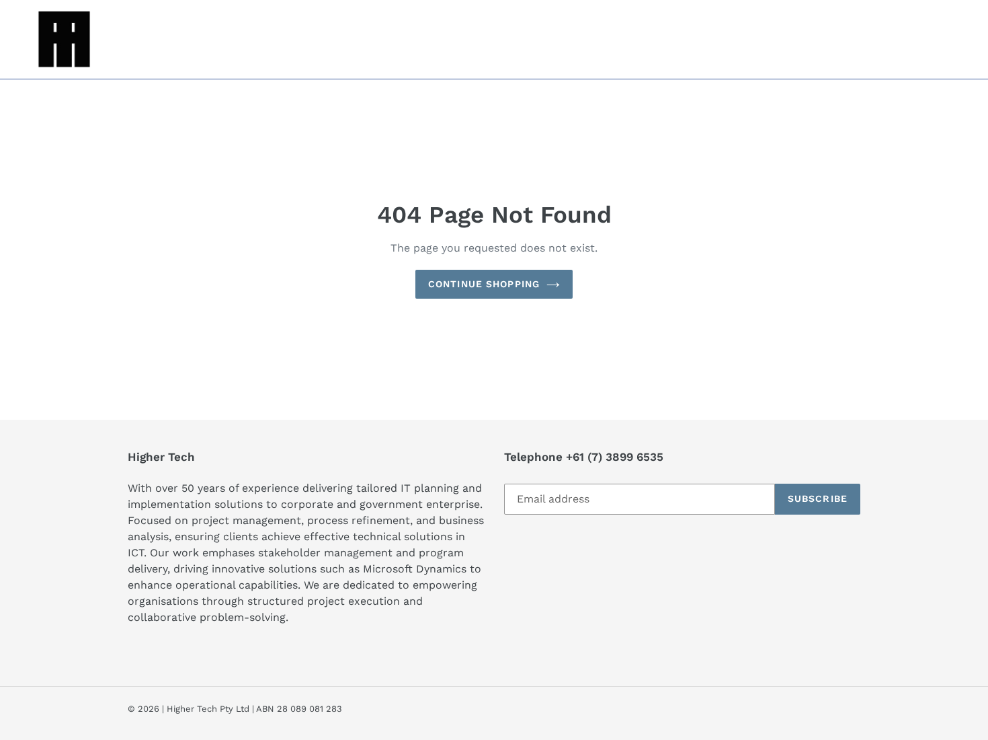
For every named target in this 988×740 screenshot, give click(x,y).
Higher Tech (192, 709)
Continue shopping (484, 284)
